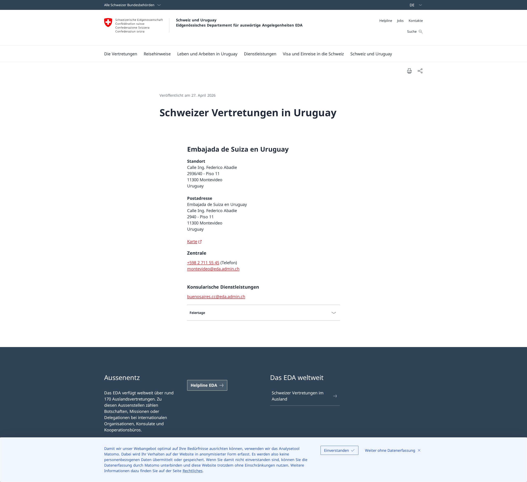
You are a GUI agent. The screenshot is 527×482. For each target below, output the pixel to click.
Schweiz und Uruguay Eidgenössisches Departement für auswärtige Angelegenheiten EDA (239, 22)
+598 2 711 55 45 (203, 262)
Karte (192, 241)
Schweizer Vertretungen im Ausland (298, 396)
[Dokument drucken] (409, 70)
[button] (120, 53)
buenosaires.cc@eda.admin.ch (216, 296)
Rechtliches (193, 470)
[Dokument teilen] (420, 70)
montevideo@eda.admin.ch (213, 269)
